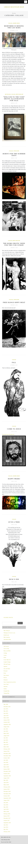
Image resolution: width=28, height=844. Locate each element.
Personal (5, 670)
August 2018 (6, 800)
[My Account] (5, 1)
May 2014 (6, 829)
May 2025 (6, 711)
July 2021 (6, 737)
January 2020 (6, 769)
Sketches (5, 686)
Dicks (5, 657)
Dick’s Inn (14, 579)
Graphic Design (16, 23)
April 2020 (6, 764)
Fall (14, 362)
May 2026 (6, 704)
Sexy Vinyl (6, 684)
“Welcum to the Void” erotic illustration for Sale (14, 98)
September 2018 (7, 798)
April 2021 (6, 744)
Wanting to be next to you (9, 632)
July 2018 (6, 802)
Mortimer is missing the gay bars (14, 27)
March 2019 (6, 784)
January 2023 (6, 720)
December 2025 (7, 706)
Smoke (5, 688)
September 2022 (7, 724)
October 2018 (7, 795)
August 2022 (6, 726)
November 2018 (7, 793)
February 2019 (7, 787)
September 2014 (7, 822)
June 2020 (6, 762)
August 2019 (6, 778)
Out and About (7, 668)
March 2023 (6, 717)
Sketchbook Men (7, 639)
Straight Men (6, 691)
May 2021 (6, 742)
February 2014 (7, 831)
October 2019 (7, 773)
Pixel (5, 673)
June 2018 (6, 804)
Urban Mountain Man (14, 7)
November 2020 (7, 755)
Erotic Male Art (19, 94)
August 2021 (6, 735)
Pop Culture (6, 675)
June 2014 (6, 827)
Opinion (5, 666)
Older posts (8, 617)
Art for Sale (8, 94)
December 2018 (7, 791)
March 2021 (6, 746)
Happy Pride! (14, 479)
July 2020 (6, 760)
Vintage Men (16, 150)
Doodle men (6, 635)
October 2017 (7, 820)
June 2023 (6, 713)
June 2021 (6, 740)
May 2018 (6, 807)
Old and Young (7, 664)
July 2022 (6, 729)
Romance (6, 679)
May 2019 (6, 780)
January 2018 (6, 816)
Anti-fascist (6, 646)
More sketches (7, 637)
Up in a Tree (14, 522)
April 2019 (6, 782)
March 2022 (6, 733)
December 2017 (7, 818)
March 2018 (6, 811)
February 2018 (7, 813)
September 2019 (7, 775)
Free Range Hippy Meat (14, 302)
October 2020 (7, 758)
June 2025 (6, 708)
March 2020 (6, 766)
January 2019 (6, 789)
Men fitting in (7, 630)
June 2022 (6, 731)
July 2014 (6, 824)
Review (5, 677)
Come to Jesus (14, 429)
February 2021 (7, 749)
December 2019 (7, 771)
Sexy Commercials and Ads (10, 682)
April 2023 (6, 715)
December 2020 (7, 753)
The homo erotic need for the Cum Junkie (14, 244)
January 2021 (6, 751)
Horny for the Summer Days (14, 154)
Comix (5, 655)
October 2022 (7, 722)
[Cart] (3, 1)
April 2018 (6, 809)
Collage (10, 23)
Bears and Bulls (7, 650)
